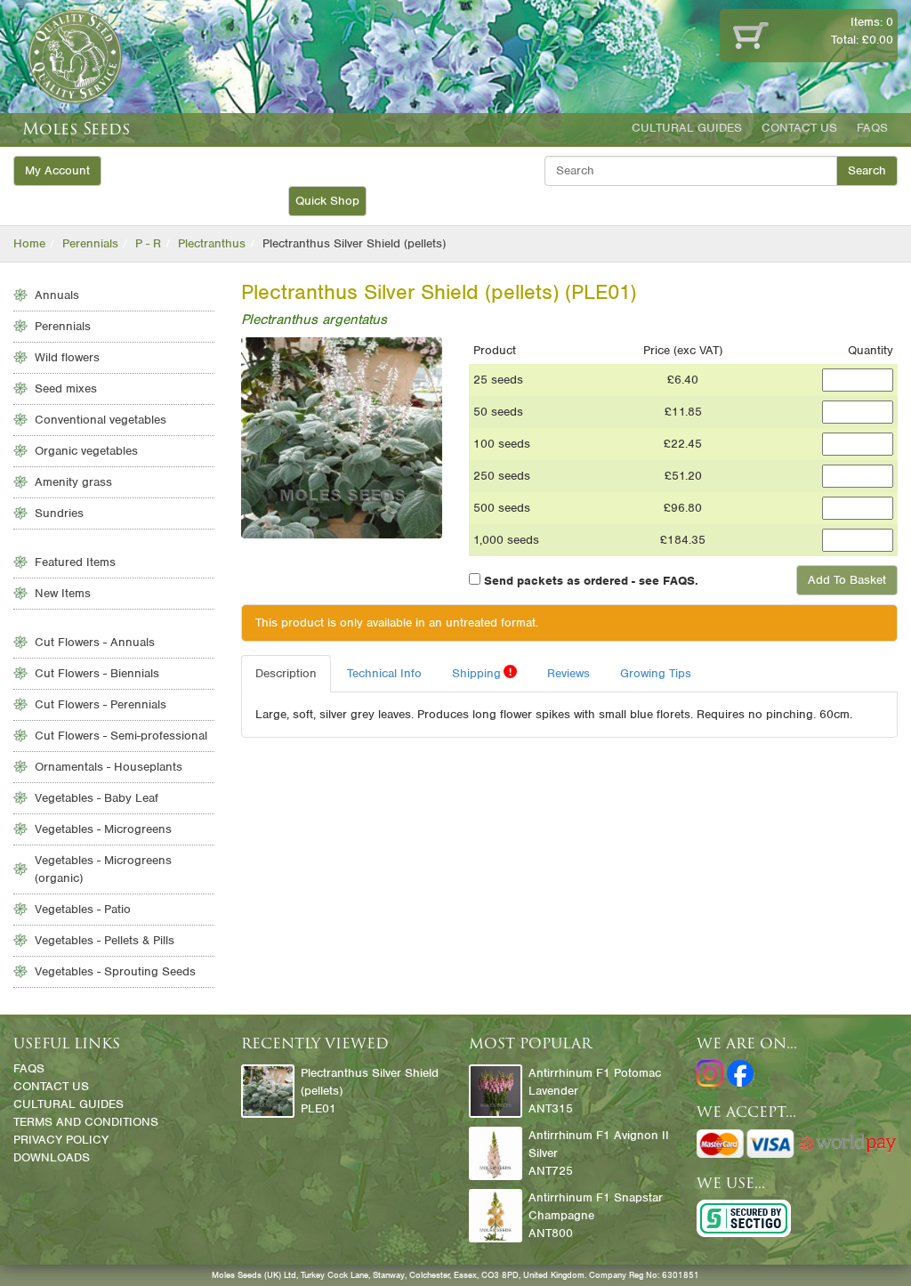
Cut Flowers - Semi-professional (121, 735)
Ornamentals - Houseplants (108, 766)
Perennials (90, 243)
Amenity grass (73, 481)
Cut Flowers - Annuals (95, 642)
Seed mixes (66, 388)
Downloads (51, 1157)
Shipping (482, 673)
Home (29, 243)
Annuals (57, 295)
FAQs (872, 127)
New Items (63, 593)
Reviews (568, 673)
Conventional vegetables (100, 419)
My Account (57, 170)
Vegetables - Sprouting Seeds (115, 971)
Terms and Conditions (85, 1121)
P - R (148, 243)
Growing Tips (655, 673)
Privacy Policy (61, 1139)
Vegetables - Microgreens (103, 829)
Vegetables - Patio (83, 909)
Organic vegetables (86, 450)
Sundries (59, 513)
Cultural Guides (687, 127)
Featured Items (75, 562)
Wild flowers (67, 357)
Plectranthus (212, 243)
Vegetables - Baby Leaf (96, 797)
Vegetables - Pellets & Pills (104, 940)
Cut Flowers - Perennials (100, 704)
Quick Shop (327, 200)
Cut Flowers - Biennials (97, 673)
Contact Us (799, 127)
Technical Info (384, 673)
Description (286, 673)
